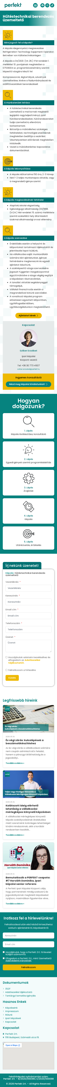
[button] (35, 5)
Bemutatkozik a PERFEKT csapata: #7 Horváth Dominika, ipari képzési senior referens (28, 881)
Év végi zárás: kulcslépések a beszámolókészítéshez (25, 741)
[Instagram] (47, 5)
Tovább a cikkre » (15, 763)
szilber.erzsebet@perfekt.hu (28, 369)
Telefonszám (13, 623)
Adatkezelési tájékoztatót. (24, 661)
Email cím (11, 609)
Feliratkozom (28, 967)
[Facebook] (42, 5)
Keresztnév (12, 595)
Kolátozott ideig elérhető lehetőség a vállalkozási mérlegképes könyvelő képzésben (28, 809)
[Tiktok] (52, 5)
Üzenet (9, 637)
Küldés (12, 677)
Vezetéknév (12, 582)
